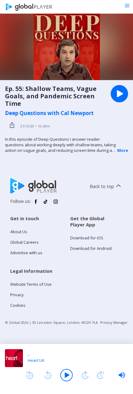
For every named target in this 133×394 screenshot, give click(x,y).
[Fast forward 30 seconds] (85, 375)
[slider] (122, 375)
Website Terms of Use (31, 284)
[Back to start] (29, 375)
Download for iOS (86, 238)
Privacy (17, 295)
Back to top (102, 186)
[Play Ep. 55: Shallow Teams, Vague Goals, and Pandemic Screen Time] (119, 93)
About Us (18, 231)
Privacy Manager (114, 322)
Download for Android (91, 248)
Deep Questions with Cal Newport (49, 113)
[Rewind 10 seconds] (48, 375)
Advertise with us (26, 252)
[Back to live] (100, 375)
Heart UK (36, 360)
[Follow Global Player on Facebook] (36, 204)
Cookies (17, 305)
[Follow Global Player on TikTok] (45, 204)
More (122, 150)
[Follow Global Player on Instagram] (55, 204)
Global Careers (24, 242)
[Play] (66, 375)
